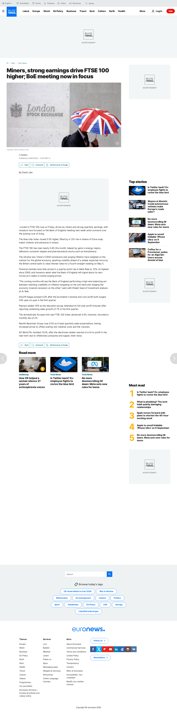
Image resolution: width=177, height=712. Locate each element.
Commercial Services (76, 648)
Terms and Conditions (76, 651)
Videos (22, 678)
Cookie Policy (73, 655)
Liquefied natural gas (88, 611)
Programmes (25, 682)
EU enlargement (83, 598)
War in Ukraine (106, 591)
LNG (105, 604)
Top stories (138, 182)
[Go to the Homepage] (12, 12)
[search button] (86, 3)
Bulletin (46, 648)
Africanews (48, 674)
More (69, 639)
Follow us (47, 659)
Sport (57, 604)
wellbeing (23, 374)
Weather (46, 651)
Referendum (62, 598)
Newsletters (99, 657)
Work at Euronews (75, 671)
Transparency (73, 663)
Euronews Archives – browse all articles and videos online (29, 693)
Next (92, 11)
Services (47, 639)
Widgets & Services (52, 671)
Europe (36, 11)
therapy (119, 604)
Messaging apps (50, 667)
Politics (117, 598)
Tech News (22, 63)
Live (171, 11)
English (7, 3)
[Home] (7, 63)
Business (71, 11)
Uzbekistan (73, 604)
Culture (102, 11)
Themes (23, 639)
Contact (70, 667)
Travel (83, 11)
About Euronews (74, 644)
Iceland (102, 598)
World (46, 11)
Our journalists (25, 686)
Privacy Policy (73, 659)
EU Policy (58, 11)
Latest (26, 11)
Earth (112, 11)
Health (121, 11)
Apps (45, 663)
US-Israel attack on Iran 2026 (77, 591)
